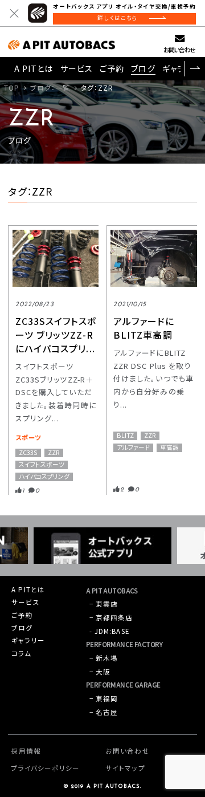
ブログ (143, 68)
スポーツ (28, 437)
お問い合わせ (179, 50)
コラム (21, 653)
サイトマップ (125, 767)
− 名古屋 (103, 712)
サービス (76, 68)
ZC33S (28, 453)
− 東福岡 (103, 698)
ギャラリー (28, 640)
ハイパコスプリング (44, 477)
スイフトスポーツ (41, 465)
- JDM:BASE (109, 631)
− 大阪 (99, 671)
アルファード (133, 448)
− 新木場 (103, 657)
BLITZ (125, 436)
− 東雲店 (103, 603)
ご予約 (112, 68)
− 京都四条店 (111, 617)
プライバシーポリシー (45, 767)
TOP (11, 87)
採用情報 (25, 750)
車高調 (169, 448)
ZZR (54, 453)
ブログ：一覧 (50, 87)
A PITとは (34, 68)
